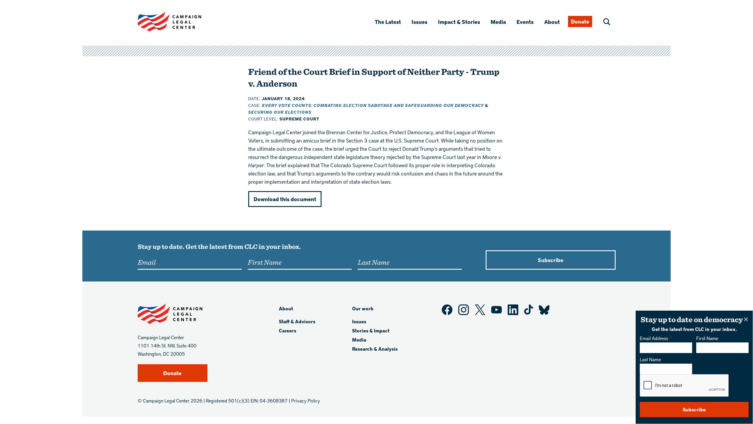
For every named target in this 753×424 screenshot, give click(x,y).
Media (498, 21)
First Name (707, 338)
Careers (287, 330)
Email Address (654, 338)
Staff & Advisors (297, 321)
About (552, 21)
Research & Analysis (375, 349)
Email (147, 262)
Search (607, 22)
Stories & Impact (370, 330)
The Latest (388, 21)
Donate (580, 21)
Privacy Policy (305, 401)
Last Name (650, 359)
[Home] (179, 22)
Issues (419, 21)
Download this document (285, 199)
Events (525, 21)
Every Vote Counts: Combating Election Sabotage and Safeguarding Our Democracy (373, 105)
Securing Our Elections (279, 112)
